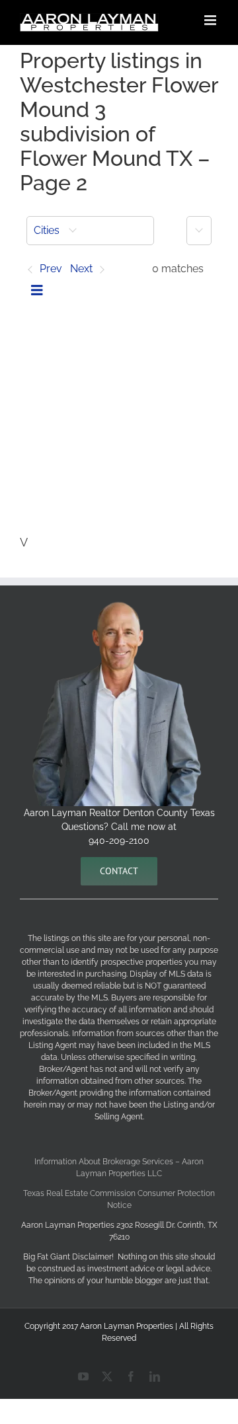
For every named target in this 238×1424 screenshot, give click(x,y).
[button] (90, 230)
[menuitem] (90, 230)
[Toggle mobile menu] (211, 20)
